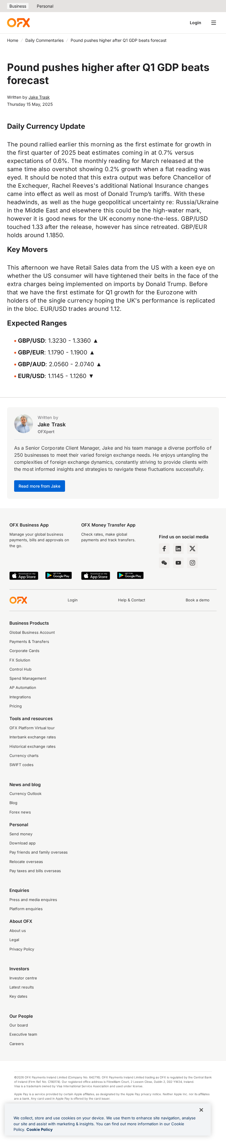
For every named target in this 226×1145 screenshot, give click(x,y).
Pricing (15, 706)
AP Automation (22, 687)
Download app (22, 843)
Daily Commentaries (44, 40)
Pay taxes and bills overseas (35, 871)
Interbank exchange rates (32, 737)
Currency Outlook (25, 793)
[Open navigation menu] (213, 22)
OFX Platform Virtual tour (32, 728)
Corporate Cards (24, 651)
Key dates (18, 996)
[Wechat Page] (164, 562)
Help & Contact (131, 600)
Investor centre (23, 978)
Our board (18, 1025)
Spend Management (27, 678)
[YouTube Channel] (178, 562)
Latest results (21, 987)
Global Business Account (32, 632)
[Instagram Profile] (192, 562)
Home (12, 40)
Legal (14, 940)
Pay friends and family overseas (38, 852)
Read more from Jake (40, 486)
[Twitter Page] (192, 548)
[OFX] (18, 22)
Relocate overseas (26, 861)
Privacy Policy (21, 949)
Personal (45, 6)
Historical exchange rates (32, 746)
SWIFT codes (21, 765)
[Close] (201, 1109)
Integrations (20, 697)
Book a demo (198, 600)
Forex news (20, 812)
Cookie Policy (39, 1129)
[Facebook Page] (164, 548)
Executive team (23, 1034)
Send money (20, 834)
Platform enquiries (26, 909)
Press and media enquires (33, 899)
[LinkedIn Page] (178, 548)
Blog (13, 803)
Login (195, 22)
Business (17, 6)
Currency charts (24, 755)
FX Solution (19, 660)
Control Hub (20, 669)
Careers (16, 1044)
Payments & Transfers (29, 641)
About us (17, 930)
